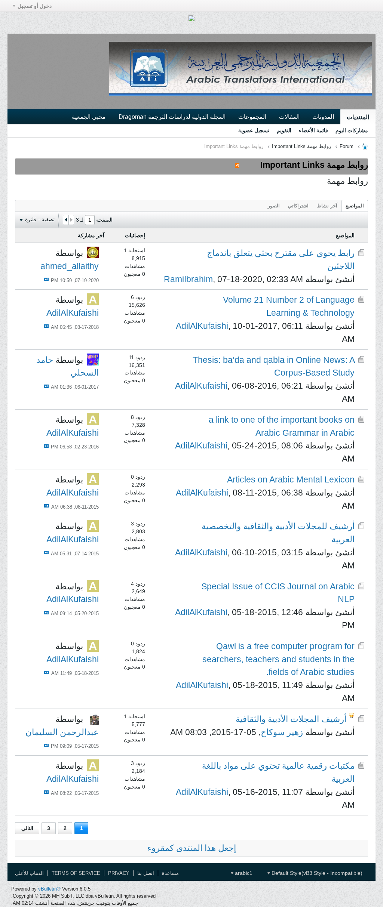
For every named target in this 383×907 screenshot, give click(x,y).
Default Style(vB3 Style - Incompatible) (316, 873)
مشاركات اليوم (351, 130)
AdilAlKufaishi (202, 326)
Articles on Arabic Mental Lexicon (291, 479)
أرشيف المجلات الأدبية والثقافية (291, 719)
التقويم (284, 130)
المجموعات (252, 116)
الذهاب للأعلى (29, 873)
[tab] (354, 206)
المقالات (289, 116)
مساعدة (170, 873)
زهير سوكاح (282, 732)
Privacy (118, 873)
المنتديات (358, 117)
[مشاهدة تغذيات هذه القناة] (237, 165)
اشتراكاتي (298, 206)
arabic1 (242, 873)
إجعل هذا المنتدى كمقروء (191, 848)
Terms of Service (76, 873)
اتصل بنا (145, 873)
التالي (27, 828)
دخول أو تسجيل (35, 6)
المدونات (323, 116)
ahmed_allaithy (69, 266)
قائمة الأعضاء (313, 130)
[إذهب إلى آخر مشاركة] (46, 279)
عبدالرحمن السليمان (62, 732)
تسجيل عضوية (253, 130)
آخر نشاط (327, 206)
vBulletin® (49, 889)
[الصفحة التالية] (65, 220)
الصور (274, 206)
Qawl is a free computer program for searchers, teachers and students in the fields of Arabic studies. (278, 659)
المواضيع (355, 206)
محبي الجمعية (89, 116)
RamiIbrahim (188, 279)
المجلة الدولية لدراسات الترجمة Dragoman (172, 116)
